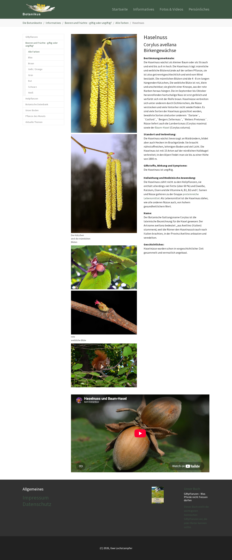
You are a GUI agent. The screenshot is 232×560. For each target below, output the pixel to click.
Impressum (36, 497)
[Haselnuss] (104, 83)
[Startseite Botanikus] (39, 9)
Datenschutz (37, 504)
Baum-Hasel (162, 127)
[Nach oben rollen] (224, 552)
